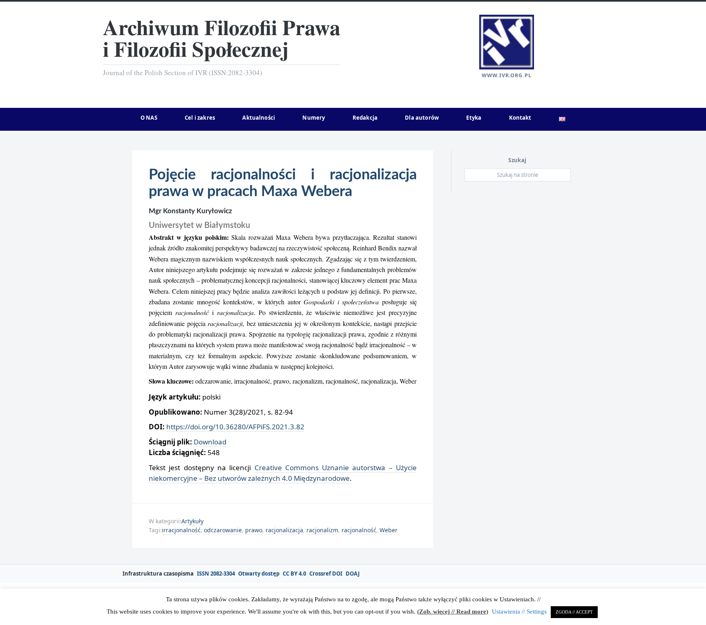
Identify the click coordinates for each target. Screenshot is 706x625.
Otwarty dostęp (258, 573)
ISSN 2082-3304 (216, 573)
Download (210, 441)
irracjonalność (181, 530)
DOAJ (353, 573)
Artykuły (192, 521)
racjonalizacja (284, 530)
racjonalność (359, 530)
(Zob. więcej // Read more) (452, 611)
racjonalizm (322, 530)
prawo (253, 530)
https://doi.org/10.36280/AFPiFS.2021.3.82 (235, 426)
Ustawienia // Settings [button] (519, 611)
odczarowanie (223, 530)
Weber (389, 530)
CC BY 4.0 (294, 573)
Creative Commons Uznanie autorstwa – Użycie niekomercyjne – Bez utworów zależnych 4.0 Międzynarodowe (283, 473)
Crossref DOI (325, 573)
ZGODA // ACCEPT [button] (574, 611)
